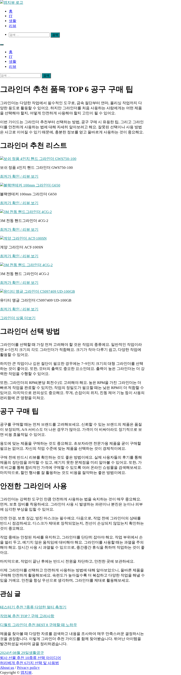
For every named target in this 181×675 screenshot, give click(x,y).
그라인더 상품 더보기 (18, 318)
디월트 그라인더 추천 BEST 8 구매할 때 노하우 (38, 625)
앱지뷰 (26, 672)
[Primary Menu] (2, 44)
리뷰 (12, 26)
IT (10, 16)
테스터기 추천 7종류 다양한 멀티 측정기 (33, 607)
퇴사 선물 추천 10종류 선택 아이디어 (30, 658)
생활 (12, 21)
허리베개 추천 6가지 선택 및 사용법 (29, 663)
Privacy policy (28, 667)
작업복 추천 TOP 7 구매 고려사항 (27, 616)
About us (7, 667)
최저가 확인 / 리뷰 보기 (19, 176)
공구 (40, 653)
